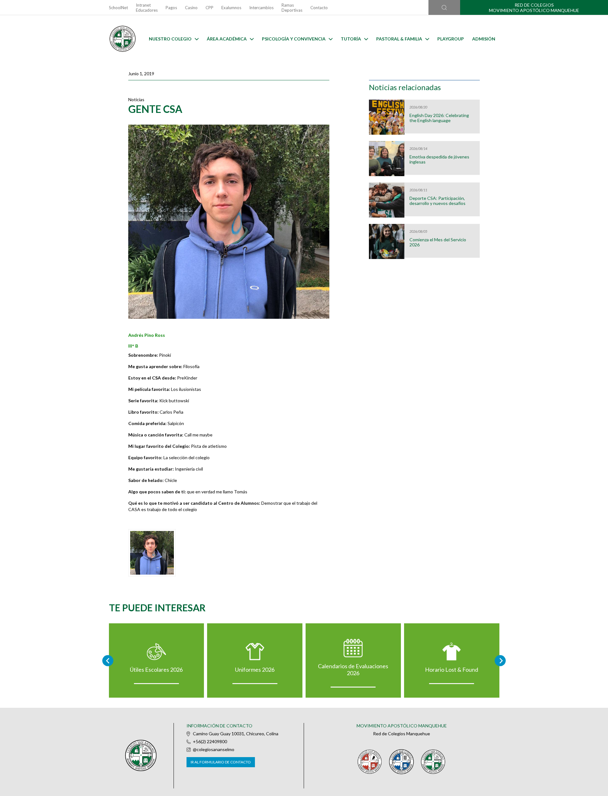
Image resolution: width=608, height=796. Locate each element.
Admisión (483, 38)
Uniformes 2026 (255, 669)
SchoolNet (118, 7)
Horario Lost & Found (451, 669)
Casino (191, 7)
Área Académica (227, 38)
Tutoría (351, 38)
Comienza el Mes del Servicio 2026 (437, 242)
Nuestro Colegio (170, 38)
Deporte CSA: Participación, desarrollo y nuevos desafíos (437, 201)
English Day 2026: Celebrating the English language (439, 118)
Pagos (171, 7)
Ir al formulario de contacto (221, 762)
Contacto (319, 7)
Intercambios (261, 7)
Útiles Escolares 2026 (156, 669)
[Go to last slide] (107, 660)
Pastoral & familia (399, 38)
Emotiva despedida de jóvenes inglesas (439, 159)
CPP (209, 7)
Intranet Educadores (147, 8)
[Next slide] (500, 660)
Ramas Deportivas (292, 8)
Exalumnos (231, 7)
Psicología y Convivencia (294, 38)
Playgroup (450, 38)
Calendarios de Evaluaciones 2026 (353, 669)
